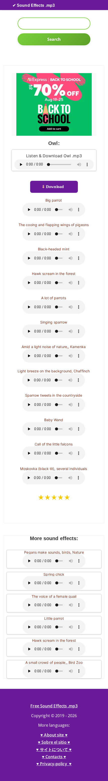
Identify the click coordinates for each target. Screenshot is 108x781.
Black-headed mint (53, 249)
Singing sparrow (53, 322)
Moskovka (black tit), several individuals (53, 468)
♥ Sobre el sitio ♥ (54, 742)
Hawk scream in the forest (54, 273)
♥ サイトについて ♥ (54, 749)
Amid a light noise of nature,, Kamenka (54, 347)
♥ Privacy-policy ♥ (54, 763)
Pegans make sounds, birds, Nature (54, 552)
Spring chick (53, 574)
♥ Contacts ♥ (54, 756)
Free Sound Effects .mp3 (53, 706)
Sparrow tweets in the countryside (53, 395)
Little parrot (54, 618)
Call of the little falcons (54, 444)
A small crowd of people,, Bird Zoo (53, 662)
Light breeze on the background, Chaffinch (54, 371)
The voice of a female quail (54, 596)
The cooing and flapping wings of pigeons (54, 225)
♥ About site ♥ (53, 735)
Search (54, 39)
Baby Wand (53, 420)
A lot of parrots (53, 298)
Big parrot (53, 200)
